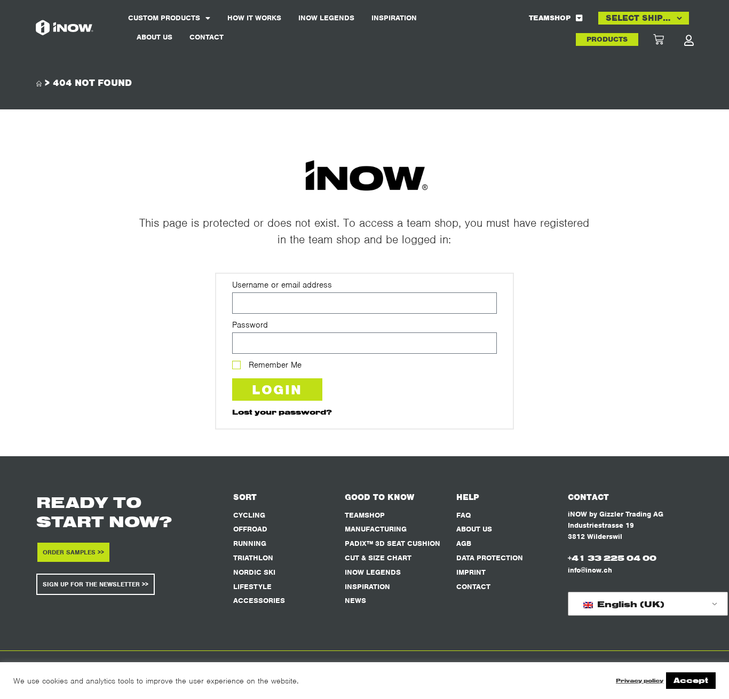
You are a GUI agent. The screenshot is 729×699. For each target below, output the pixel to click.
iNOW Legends (326, 17)
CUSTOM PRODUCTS (164, 17)
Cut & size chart (378, 557)
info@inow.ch (590, 570)
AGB (463, 543)
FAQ (463, 515)
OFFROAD (250, 529)
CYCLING (249, 515)
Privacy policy (639, 680)
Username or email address (282, 285)
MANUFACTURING (376, 529)
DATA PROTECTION (489, 557)
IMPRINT (471, 572)
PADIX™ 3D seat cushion (392, 543)
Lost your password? (282, 411)
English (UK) (629, 604)
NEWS (355, 600)
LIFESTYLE (252, 586)
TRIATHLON (253, 557)
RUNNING (249, 543)
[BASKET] (668, 39)
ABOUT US (154, 37)
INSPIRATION (394, 17)
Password (250, 325)
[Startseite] (39, 84)
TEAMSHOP (549, 17)
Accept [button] (690, 680)
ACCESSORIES (259, 600)
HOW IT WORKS (254, 17)
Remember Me (274, 365)
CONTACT (206, 37)
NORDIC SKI (254, 572)
